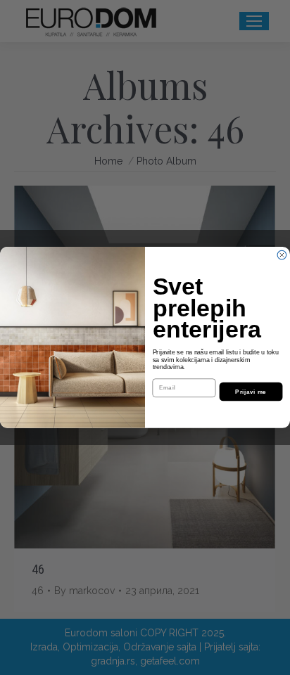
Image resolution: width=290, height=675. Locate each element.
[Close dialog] (281, 255)
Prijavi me (250, 392)
